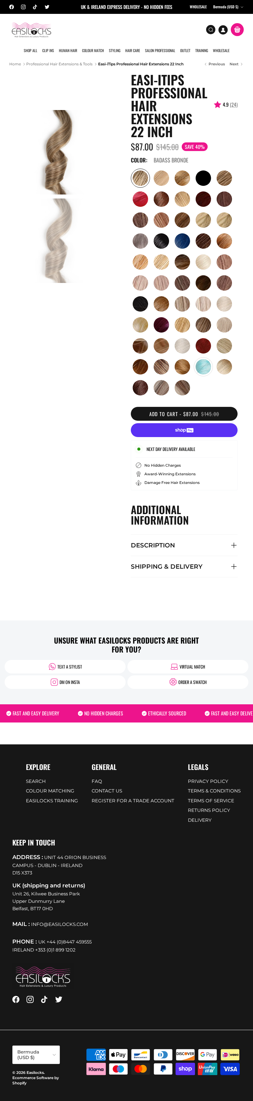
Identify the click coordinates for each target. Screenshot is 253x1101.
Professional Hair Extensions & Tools (59, 64)
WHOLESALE (221, 50)
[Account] (223, 30)
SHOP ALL (30, 50)
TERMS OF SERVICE (211, 801)
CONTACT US (107, 791)
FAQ (97, 781)
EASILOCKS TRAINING (52, 801)
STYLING (114, 50)
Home (15, 64)
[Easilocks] (31, 29)
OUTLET (185, 50)
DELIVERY (200, 820)
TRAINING (201, 50)
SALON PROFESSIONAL (160, 50)
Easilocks (35, 1072)
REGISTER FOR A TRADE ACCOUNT (133, 801)
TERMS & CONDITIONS (214, 791)
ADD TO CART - (184, 414)
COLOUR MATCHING (50, 791)
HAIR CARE (132, 50)
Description (153, 545)
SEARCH (36, 781)
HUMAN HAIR (68, 50)
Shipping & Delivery (166, 566)
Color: (139, 160)
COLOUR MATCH (93, 50)
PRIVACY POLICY (208, 781)
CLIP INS (48, 50)
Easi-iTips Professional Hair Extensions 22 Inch (141, 64)
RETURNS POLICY (209, 810)
